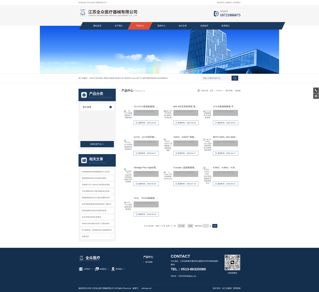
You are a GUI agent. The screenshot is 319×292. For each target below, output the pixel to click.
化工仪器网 (227, 288)
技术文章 (183, 26)
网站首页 (97, 26)
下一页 (181, 226)
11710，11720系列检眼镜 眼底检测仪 (146, 137)
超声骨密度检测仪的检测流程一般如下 (97, 204)
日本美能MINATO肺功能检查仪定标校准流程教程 (97, 191)
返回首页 (220, 2)
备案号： (136, 288)
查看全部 (85, 236)
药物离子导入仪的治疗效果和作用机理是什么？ (97, 185)
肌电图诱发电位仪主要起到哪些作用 (96, 198)
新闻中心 (161, 26)
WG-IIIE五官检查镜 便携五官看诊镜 (185, 106)
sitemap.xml (146, 288)
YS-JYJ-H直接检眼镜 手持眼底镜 (146, 106)
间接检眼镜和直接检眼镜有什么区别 (96, 172)
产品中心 (140, 26)
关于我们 (119, 26)
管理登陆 (236, 288)
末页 (190, 226)
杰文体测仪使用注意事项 (91, 217)
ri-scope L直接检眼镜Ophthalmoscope (185, 167)
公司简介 (86, 269)
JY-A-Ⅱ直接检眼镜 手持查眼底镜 (225, 106)
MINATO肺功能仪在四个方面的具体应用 (97, 223)
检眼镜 (237, 91)
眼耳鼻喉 (87, 107)
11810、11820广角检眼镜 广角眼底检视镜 (185, 137)
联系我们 (237, 2)
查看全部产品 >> (97, 144)
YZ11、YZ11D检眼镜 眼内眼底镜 (146, 198)
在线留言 (228, 2)
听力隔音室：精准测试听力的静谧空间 (97, 230)
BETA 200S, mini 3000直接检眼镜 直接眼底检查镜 (225, 137)
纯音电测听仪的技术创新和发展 (94, 211)
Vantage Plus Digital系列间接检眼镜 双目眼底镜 (146, 167)
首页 (211, 91)
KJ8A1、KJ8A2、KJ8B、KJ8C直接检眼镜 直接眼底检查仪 (225, 167)
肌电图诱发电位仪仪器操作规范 (94, 178)
